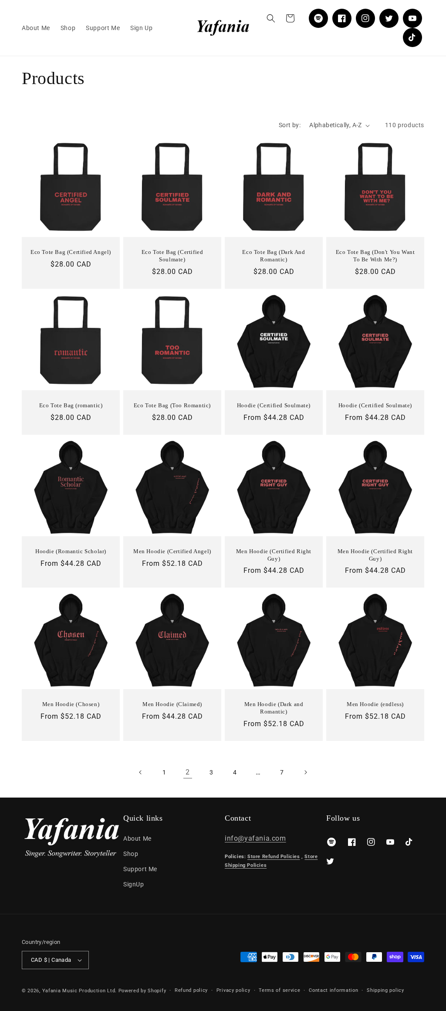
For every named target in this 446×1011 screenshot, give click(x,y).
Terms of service (279, 990)
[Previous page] (140, 772)
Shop (130, 853)
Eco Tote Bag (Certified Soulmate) (172, 256)
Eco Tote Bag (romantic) (71, 405)
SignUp (133, 884)
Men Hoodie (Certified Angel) (172, 551)
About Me (137, 838)
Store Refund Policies (273, 856)
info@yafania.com (255, 838)
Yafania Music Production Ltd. (79, 991)
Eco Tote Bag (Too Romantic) (172, 405)
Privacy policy (233, 990)
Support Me (140, 869)
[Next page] (305, 772)
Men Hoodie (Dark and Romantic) (274, 708)
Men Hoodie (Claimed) (172, 704)
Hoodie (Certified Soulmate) (274, 405)
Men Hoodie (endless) (375, 704)
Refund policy (191, 990)
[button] (270, 18)
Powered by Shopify (142, 991)
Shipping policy (385, 990)
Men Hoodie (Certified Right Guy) (273, 555)
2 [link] (188, 772)
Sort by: (290, 125)
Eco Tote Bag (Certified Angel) (70, 252)
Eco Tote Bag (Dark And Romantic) (273, 256)
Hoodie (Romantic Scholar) (70, 551)
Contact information (333, 990)
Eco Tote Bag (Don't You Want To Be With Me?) (375, 256)
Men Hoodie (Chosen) (70, 704)
